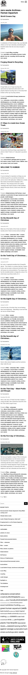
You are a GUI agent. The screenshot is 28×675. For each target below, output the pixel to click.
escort (15, 104)
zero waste (4, 58)
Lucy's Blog (9, 52)
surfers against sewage (16, 115)
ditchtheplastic (5, 102)
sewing (12, 113)
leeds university (5, 206)
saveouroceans (5, 426)
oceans (21, 109)
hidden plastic (13, 106)
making (9, 109)
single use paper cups (20, 113)
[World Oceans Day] (12, 41)
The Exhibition (4, 583)
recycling (15, 52)
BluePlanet (7, 474)
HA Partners (18, 193)
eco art (4, 600)
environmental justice (7, 104)
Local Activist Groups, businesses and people (12, 567)
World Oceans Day (8, 16)
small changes (9, 197)
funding (3, 106)
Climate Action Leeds (5, 516)
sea (11, 426)
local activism (3, 564)
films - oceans (20, 234)
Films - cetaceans (11, 234)
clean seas (13, 236)
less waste (4, 161)
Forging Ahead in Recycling (12, 62)
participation (4, 111)
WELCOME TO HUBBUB (10, 167)
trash (9, 117)
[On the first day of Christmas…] (12, 455)
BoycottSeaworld (12, 409)
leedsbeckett (12, 611)
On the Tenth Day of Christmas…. (14, 256)
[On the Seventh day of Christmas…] (11, 360)
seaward (6, 113)
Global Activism (10, 157)
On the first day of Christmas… (13, 436)
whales (6, 493)
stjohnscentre (5, 115)
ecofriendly (12, 54)
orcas (2, 422)
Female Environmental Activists (8, 539)
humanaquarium (14, 481)
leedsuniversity (22, 613)
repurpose (23, 111)
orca (24, 109)
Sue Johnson (13, 673)
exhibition (20, 104)
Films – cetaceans (5, 542)
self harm (20, 426)
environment (20, 102)
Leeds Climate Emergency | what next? (10, 519)
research (15, 424)
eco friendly (12, 102)
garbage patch (15, 159)
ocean (9, 161)
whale (22, 212)
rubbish (22, 161)
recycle (17, 111)
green (7, 106)
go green (19, 54)
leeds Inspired (17, 107)
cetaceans (7, 100)
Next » (5, 497)
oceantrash (3, 619)
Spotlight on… (3, 580)
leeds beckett (8, 107)
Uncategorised (4, 586)
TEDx (9, 430)
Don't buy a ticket (19, 413)
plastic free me (5, 56)
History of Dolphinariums (6, 558)
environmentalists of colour (5, 602)
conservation (14, 100)
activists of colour (5, 533)
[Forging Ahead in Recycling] (8, 85)
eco (1, 600)
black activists (4, 536)
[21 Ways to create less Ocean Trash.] (12, 148)
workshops (12, 119)
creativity (21, 100)
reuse (2, 113)
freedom (3, 416)
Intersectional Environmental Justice (10, 561)
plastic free (11, 111)
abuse (5, 409)
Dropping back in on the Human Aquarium (11, 522)
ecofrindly (16, 478)
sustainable (4, 117)
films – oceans (4, 545)
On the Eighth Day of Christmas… (14, 299)
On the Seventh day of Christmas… (10, 337)
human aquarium (22, 106)
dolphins (11, 413)
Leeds (24, 54)
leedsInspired (4, 613)
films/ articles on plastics (6, 548)
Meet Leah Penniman (5, 525)
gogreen (18, 479)
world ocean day (20, 56)
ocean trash (14, 109)
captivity (20, 409)
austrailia (6, 54)
